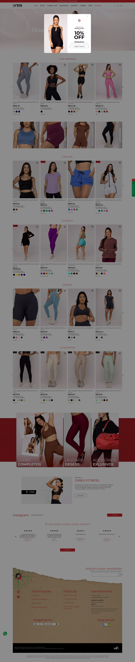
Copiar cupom (79, 46)
